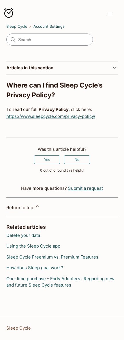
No (77, 160)
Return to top (20, 207)
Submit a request (85, 188)
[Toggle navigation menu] (110, 14)
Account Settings (49, 26)
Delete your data (23, 235)
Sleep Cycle (16, 26)
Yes (47, 160)
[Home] (9, 14)
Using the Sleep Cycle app (33, 246)
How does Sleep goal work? (34, 267)
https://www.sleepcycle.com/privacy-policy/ (50, 116)
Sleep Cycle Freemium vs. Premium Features (52, 257)
